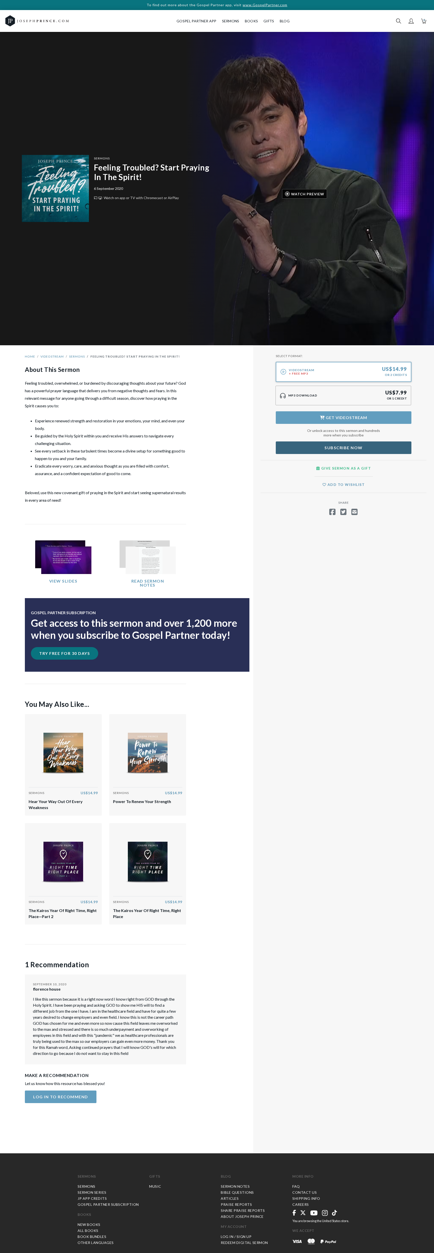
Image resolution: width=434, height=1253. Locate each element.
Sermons (102, 158)
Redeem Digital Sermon (244, 1242)
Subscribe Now (343, 447)
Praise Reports (236, 1204)
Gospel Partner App (196, 21)
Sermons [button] (230, 21)
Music (155, 1186)
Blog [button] (285, 21)
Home (30, 356)
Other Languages (96, 1242)
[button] (411, 21)
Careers (300, 1204)
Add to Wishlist (345, 484)
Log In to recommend (60, 1096)
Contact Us (304, 1192)
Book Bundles (92, 1236)
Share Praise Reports (243, 1210)
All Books (88, 1230)
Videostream (52, 356)
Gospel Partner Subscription (108, 1204)
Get (346, 417)
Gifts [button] (268, 21)
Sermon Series (92, 1192)
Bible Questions (237, 1192)
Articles (230, 1198)
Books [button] (251, 21)
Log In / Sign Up (236, 1236)
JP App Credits (92, 1198)
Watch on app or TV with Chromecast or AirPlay (141, 198)
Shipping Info (306, 1198)
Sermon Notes (235, 1186)
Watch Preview (307, 194)
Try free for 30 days (64, 653)
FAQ (296, 1186)
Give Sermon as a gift (345, 468)
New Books (89, 1224)
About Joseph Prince (242, 1216)
